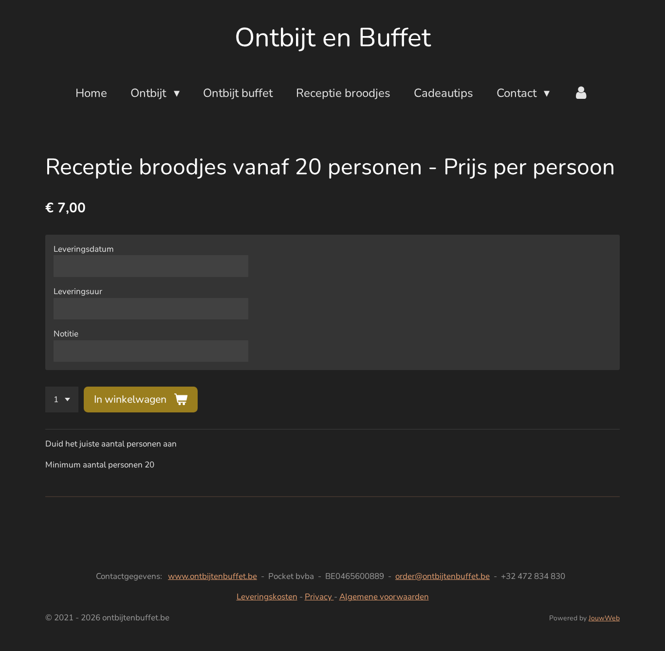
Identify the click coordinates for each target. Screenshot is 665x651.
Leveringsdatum (84, 249)
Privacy (319, 596)
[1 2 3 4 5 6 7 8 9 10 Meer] (61, 399)
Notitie (66, 333)
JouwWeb (604, 618)
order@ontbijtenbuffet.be (442, 576)
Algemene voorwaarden (384, 596)
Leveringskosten (267, 596)
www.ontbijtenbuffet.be (212, 576)
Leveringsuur (78, 291)
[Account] (581, 93)
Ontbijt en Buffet (333, 37)
